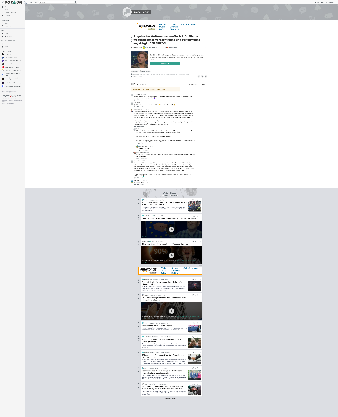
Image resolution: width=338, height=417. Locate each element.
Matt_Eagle (139, 152)
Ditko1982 (136, 180)
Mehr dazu (144, 236)
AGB (10, 93)
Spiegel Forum (141, 11)
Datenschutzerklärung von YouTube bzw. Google (188, 235)
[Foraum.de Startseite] (17, 2)
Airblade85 (137, 103)
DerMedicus (142, 146)
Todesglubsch (140, 129)
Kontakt (4, 91)
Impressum (15, 93)
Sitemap (8, 91)
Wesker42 (136, 161)
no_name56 (137, 94)
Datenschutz (5, 93)
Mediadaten (14, 91)
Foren (35, 2)
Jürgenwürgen (138, 109)
